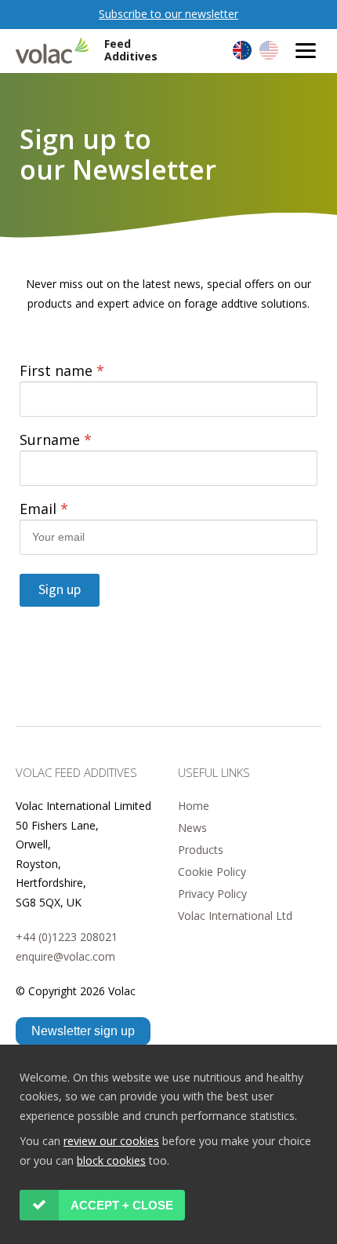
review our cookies (111, 1140)
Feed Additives (131, 51)
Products (200, 849)
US (268, 50)
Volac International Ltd (235, 915)
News (192, 827)
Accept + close (122, 1205)
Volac (56, 51)
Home (193, 805)
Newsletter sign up (83, 1031)
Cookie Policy (212, 871)
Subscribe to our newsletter (168, 13)
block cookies (111, 1160)
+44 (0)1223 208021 (67, 936)
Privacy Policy (212, 893)
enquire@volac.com (65, 956)
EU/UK (242, 50)
